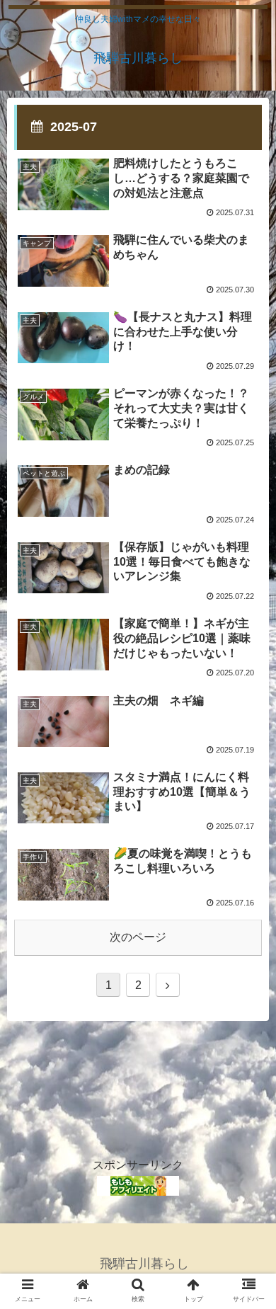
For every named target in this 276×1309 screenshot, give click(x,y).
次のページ (138, 937)
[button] (248, 1182)
